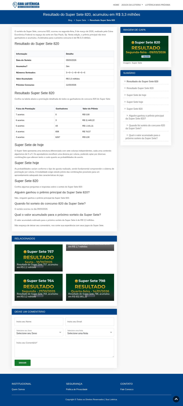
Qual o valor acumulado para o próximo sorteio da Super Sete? (143, 137)
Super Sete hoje (135, 102)
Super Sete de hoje (136, 95)
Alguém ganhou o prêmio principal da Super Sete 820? (145, 117)
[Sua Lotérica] (26, 5)
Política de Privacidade (76, 389)
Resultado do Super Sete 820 (142, 81)
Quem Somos (18, 389)
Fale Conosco (126, 389)
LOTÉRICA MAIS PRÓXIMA (157, 5)
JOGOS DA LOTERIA (131, 5)
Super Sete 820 (135, 109)
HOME (116, 5)
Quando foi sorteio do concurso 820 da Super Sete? (145, 127)
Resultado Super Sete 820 (140, 88)
